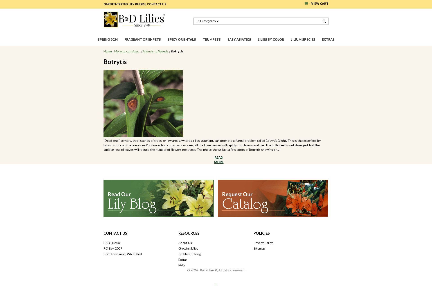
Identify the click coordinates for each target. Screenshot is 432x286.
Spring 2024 (108, 39)
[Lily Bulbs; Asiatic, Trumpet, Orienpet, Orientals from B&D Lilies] (134, 19)
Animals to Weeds (155, 51)
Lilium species (303, 39)
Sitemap (259, 248)
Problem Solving (189, 254)
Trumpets (212, 39)
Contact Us (156, 4)
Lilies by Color (271, 39)
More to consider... (127, 51)
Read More (219, 159)
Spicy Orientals (182, 39)
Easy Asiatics (239, 39)
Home (108, 51)
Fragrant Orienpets (142, 39)
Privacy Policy (263, 243)
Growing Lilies (188, 248)
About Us (185, 243)
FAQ (181, 265)
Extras (328, 39)
